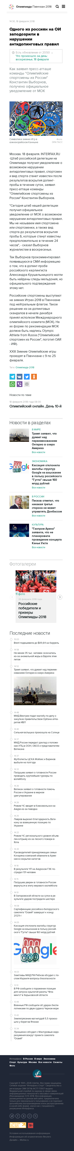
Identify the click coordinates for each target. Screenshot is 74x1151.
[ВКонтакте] (19, 377)
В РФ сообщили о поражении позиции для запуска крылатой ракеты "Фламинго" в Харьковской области (35, 992)
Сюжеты (57, 1062)
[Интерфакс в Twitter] (11, 1116)
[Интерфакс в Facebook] (17, 1116)
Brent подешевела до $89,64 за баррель (36, 642)
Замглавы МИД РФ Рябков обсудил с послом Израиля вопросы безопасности (36, 977)
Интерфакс (15, 1058)
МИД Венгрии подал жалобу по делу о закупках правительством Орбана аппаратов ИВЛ (36, 719)
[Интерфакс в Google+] (29, 1116)
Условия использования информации (29, 1133)
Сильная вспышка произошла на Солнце (36, 732)
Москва (33, 1062)
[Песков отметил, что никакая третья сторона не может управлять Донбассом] (19, 503)
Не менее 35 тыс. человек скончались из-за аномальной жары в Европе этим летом (35, 656)
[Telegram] (12, 377)
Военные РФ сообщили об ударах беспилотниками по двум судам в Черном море (36, 1007)
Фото (12, 1065)
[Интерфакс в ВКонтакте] (23, 1116)
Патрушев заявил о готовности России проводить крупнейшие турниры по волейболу (35, 776)
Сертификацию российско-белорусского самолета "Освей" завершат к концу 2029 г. (36, 912)
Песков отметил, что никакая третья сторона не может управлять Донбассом (47, 506)
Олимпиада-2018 (25, 367)
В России (38, 496)
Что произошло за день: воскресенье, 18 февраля (32, 57)
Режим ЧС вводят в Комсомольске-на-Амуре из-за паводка (35, 807)
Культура (38, 524)
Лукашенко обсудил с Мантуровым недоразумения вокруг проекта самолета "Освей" (36, 1035)
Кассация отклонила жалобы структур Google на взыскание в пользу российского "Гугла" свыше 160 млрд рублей (47, 474)
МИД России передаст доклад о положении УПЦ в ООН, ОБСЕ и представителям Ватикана (36, 746)
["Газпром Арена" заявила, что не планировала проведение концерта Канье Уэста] (19, 531)
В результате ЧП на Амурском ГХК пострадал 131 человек (35, 871)
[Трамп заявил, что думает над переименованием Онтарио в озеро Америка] (19, 436)
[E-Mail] (27, 384)
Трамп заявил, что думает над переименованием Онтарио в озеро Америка (44, 441)
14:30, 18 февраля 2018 (22, 21)
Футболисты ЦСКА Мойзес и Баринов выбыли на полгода (34, 761)
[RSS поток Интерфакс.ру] (35, 1116)
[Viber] (19, 384)
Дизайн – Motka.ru (19, 1140)
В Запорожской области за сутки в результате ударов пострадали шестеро (35, 897)
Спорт (12, 1062)
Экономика (39, 461)
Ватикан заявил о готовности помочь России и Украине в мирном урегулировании (34, 792)
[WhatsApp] (12, 384)
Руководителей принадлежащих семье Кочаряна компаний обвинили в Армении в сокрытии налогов (35, 855)
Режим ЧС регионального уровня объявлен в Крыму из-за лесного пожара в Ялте (36, 839)
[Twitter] (27, 377)
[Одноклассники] (34, 377)
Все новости (38, 452)
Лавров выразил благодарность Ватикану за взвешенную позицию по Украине (35, 822)
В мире (36, 429)
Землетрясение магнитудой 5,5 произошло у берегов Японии (36, 1020)
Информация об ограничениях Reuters (30, 1136)
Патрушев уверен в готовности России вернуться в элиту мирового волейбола (35, 884)
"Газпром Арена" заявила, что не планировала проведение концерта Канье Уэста (47, 536)
